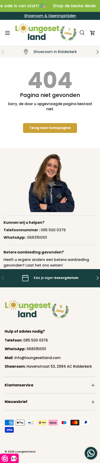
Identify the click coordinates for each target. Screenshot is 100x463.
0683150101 (37, 237)
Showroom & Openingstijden (50, 15)
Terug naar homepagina (50, 128)
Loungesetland (25, 451)
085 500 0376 (53, 230)
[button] (92, 33)
